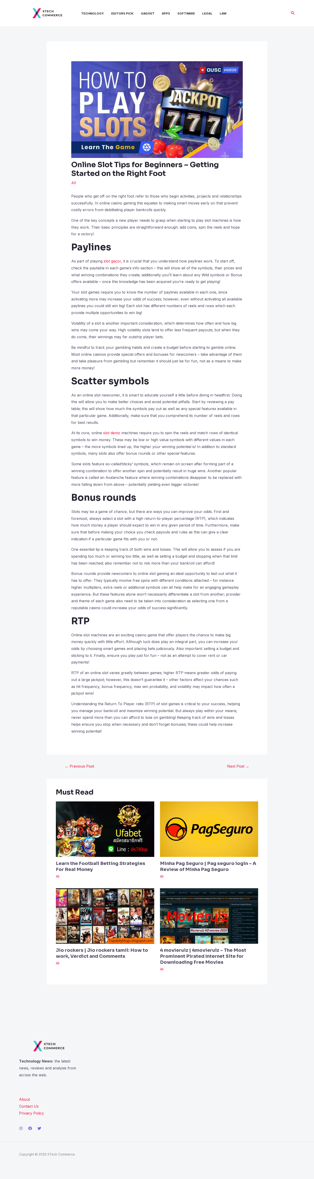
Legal (207, 13)
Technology (92, 13)
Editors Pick (122, 13)
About (24, 1099)
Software (186, 13)
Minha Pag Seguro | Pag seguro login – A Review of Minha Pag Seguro (208, 866)
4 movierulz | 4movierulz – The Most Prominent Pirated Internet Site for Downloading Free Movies (203, 956)
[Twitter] (39, 1128)
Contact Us (29, 1106)
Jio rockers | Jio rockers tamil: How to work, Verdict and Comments (102, 953)
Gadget (147, 13)
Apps (166, 13)
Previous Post (79, 766)
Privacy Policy (31, 1113)
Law (223, 13)
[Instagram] (21, 1128)
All (73, 182)
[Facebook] (30, 1128)
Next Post (238, 766)
